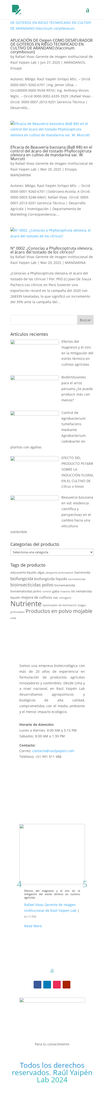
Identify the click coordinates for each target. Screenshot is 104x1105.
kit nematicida (81, 591)
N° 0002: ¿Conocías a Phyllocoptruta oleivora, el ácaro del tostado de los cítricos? (51, 250)
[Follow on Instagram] (57, 984)
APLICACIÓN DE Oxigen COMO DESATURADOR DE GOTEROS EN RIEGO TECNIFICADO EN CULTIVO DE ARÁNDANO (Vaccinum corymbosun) (51, 46)
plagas (82, 605)
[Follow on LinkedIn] (47, 984)
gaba (55, 591)
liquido (15, 597)
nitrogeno (65, 597)
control (46, 591)
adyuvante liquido (23, 572)
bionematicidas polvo (25, 591)
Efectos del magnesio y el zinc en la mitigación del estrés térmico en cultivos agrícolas (52, 894)
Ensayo (16, 68)
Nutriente (26, 603)
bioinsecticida (76, 579)
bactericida (82, 572)
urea (13, 618)
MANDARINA (20, 175)
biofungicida (21, 578)
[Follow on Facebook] (37, 984)
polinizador (17, 612)
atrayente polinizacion (60, 572)
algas (41, 572)
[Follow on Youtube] (66, 984)
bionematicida (64, 585)
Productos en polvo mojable (59, 611)
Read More (33, 926)
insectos (65, 591)
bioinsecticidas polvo (31, 585)
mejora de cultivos (36, 597)
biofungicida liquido (50, 578)
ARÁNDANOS (74, 62)
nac (55, 597)
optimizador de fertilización (60, 605)
